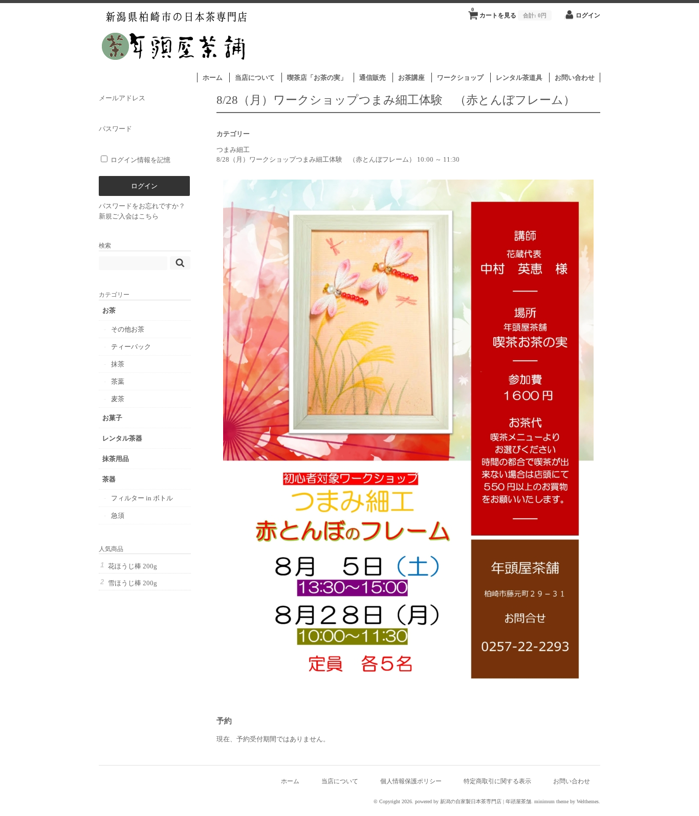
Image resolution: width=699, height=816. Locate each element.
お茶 (109, 310)
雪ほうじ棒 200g (132, 583)
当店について (255, 77)
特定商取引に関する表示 (497, 781)
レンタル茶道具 (519, 77)
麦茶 (117, 399)
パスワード (115, 129)
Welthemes (588, 801)
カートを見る (509, 13)
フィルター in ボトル (142, 498)
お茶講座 (411, 77)
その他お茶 (127, 329)
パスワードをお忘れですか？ (142, 206)
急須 (117, 515)
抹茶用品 (115, 458)
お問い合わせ (575, 77)
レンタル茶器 (122, 438)
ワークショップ (460, 77)
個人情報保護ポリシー (411, 781)
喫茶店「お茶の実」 (317, 77)
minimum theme (551, 801)
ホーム (213, 77)
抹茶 (117, 364)
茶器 (109, 479)
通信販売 (372, 77)
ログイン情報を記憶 (139, 160)
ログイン (588, 15)
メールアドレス (122, 98)
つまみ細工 (233, 149)
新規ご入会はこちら (129, 216)
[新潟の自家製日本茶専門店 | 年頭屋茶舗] (175, 67)
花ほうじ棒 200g (132, 566)
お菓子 (112, 418)
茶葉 (117, 381)
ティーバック (131, 346)
